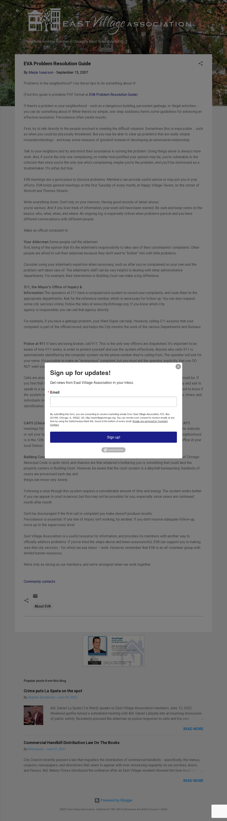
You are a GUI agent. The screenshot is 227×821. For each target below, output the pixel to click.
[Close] (178, 366)
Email (54, 392)
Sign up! (113, 437)
